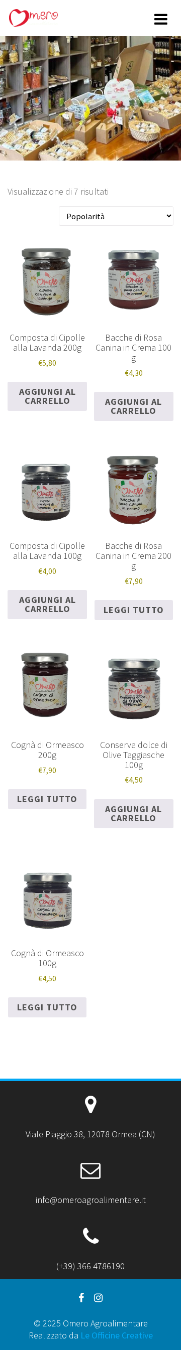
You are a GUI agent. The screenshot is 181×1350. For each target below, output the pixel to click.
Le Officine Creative (116, 1335)
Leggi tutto (134, 610)
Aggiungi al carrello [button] (47, 396)
